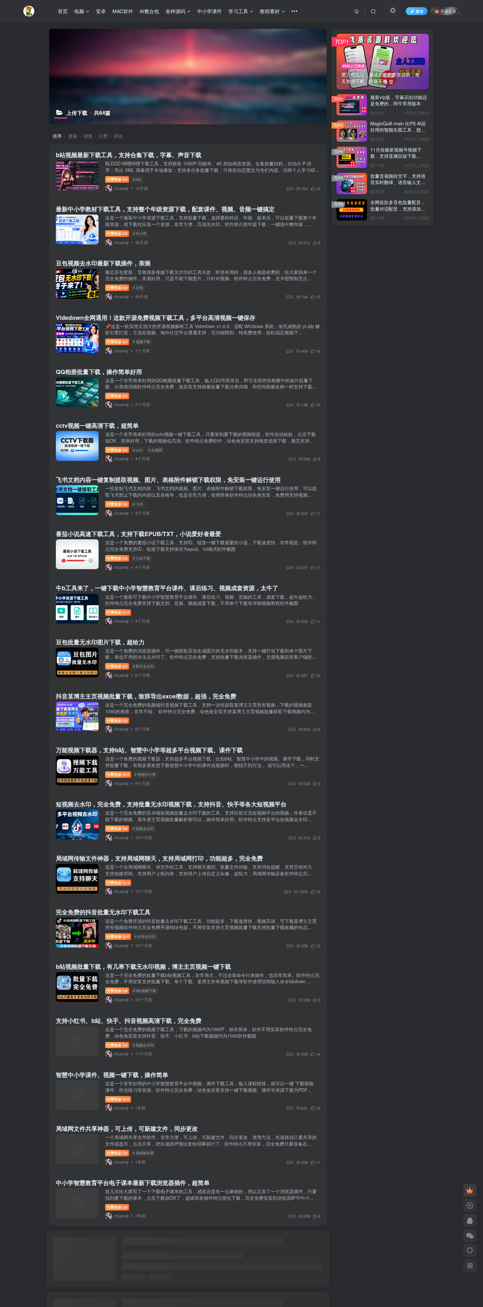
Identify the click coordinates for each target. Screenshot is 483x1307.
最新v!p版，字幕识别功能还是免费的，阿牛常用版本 (398, 100)
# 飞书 (138, 504)
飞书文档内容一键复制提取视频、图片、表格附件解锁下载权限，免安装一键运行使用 (168, 479)
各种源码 (175, 11)
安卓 (101, 11)
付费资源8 (117, 990)
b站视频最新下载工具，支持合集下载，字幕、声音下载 (128, 155)
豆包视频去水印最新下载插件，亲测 (103, 263)
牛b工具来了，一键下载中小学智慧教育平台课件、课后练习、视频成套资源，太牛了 (167, 588)
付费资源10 (118, 774)
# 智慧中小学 (145, 774)
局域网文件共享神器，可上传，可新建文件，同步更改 (127, 1128)
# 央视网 (155, 449)
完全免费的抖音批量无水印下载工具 (103, 912)
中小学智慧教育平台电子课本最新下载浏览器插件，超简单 (133, 1182)
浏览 (88, 136)
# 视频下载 (141, 341)
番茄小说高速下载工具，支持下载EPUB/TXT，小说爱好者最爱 (138, 533)
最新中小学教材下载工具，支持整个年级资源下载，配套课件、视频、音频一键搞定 (165, 209)
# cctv (138, 449)
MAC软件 (122, 11)
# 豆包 (138, 287)
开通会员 (448, 11)
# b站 (137, 179)
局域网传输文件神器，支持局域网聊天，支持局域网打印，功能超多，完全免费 (159, 858)
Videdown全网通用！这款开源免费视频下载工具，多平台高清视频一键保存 (155, 317)
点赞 (103, 136)
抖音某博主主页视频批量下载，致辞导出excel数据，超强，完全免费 (146, 696)
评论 (118, 136)
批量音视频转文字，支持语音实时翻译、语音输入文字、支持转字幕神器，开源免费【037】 (398, 185)
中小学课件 (209, 11)
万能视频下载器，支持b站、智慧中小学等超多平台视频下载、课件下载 (149, 750)
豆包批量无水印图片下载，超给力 (100, 642)
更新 (73, 136)
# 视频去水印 (143, 828)
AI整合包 (149, 11)
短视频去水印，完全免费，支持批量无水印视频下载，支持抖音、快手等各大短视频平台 (171, 804)
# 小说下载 (141, 558)
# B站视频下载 (144, 990)
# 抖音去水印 (145, 936)
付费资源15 (118, 612)
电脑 (79, 11)
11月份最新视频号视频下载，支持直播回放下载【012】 (396, 156)
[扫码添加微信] (469, 1235)
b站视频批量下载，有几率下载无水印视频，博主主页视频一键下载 (143, 966)
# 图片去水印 (143, 666)
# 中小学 (140, 233)
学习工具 (238, 11)
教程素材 (270, 11)
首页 (63, 11)
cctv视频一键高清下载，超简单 (97, 425)
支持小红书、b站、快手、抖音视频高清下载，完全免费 (128, 1020)
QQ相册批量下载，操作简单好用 (99, 371)
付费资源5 (117, 179)
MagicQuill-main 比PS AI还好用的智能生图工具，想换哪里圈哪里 (398, 129)
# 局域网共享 (143, 1152)
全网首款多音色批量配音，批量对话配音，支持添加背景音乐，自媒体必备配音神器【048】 (398, 212)
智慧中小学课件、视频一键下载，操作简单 (112, 1074)
